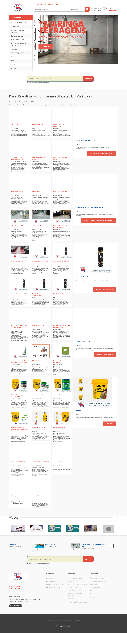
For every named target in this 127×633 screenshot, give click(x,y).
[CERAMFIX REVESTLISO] (18, 528)
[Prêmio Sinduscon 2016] (36, 528)
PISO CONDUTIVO (51, 544)
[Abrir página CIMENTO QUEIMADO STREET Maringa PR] (62, 148)
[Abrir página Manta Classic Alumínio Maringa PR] (41, 251)
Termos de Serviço (54, 588)
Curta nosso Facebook (98, 578)
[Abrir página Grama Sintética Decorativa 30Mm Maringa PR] (19, 148)
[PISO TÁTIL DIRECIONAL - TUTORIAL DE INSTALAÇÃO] (54, 528)
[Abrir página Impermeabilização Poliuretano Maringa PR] (62, 351)
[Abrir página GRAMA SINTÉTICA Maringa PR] (41, 115)
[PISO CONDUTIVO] (75, 546)
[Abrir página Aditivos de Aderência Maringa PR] (62, 385)
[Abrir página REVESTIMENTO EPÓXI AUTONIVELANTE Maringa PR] (88, 189)
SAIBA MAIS (46, 46)
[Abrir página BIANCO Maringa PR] (93, 392)
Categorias (74, 9)
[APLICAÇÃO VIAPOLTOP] (108, 529)
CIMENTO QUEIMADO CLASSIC (86, 140)
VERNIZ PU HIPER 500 (83, 341)
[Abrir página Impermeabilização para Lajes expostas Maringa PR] (62, 316)
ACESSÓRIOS (15, 49)
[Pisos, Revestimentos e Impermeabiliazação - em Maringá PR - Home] (21, 7)
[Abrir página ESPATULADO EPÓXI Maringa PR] (20, 251)
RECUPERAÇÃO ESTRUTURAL (20, 53)
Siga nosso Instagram (98, 581)
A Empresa (15, 57)
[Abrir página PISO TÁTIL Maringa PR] (19, 115)
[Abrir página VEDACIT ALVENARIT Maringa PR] (41, 418)
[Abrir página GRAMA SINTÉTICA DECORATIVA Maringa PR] (62, 115)
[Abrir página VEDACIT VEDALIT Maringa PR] (62, 418)
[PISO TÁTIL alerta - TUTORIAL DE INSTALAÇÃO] (72, 528)
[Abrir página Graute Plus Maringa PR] (41, 486)
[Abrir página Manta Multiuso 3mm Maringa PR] (93, 258)
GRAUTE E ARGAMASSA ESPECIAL (19, 44)
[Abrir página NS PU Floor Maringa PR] (41, 182)
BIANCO (78, 411)
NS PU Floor (13, 544)
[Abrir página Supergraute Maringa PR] (19, 486)
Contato (15, 69)
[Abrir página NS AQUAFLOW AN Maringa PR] (19, 182)
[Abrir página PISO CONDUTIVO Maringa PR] (20, 216)
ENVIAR (87, 79)
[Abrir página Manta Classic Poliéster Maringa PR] (62, 251)
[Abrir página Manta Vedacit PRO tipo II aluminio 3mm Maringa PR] (19, 316)
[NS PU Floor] (39, 546)
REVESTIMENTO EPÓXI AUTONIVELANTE (89, 207)
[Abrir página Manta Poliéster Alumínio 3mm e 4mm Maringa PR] (41, 284)
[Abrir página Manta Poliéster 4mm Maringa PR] (62, 284)
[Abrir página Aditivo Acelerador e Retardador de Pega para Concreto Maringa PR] (20, 418)
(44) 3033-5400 (41, 5)
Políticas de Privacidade (55, 584)
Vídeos (13, 60)
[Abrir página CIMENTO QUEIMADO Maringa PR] (62, 182)
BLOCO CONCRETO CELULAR (18, 31)
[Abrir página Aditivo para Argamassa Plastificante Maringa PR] (20, 385)
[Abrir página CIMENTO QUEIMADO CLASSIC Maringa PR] (88, 122)
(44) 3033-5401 (53, 5)
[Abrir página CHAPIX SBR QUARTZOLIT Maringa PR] (41, 452)
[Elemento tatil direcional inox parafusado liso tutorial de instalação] (90, 528)
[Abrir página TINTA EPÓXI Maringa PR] (41, 216)
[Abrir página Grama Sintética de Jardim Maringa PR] (41, 148)
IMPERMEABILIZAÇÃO (19, 22)
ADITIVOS (15, 27)
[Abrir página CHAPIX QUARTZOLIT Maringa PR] (19, 452)
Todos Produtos (95, 588)
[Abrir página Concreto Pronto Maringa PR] (62, 452)
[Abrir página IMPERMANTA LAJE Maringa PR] (41, 316)
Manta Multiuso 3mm (83, 277)
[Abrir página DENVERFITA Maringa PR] (41, 351)
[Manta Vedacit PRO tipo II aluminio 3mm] (112, 546)
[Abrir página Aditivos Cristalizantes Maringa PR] (41, 385)
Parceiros (14, 64)
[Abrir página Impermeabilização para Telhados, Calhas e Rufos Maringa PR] (20, 351)
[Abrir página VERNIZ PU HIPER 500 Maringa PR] (88, 323)
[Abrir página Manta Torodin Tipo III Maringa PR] (20, 284)
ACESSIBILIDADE (17, 36)
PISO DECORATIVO (18, 40)
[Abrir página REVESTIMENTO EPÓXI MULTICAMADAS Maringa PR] (62, 216)
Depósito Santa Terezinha (72, 620)
